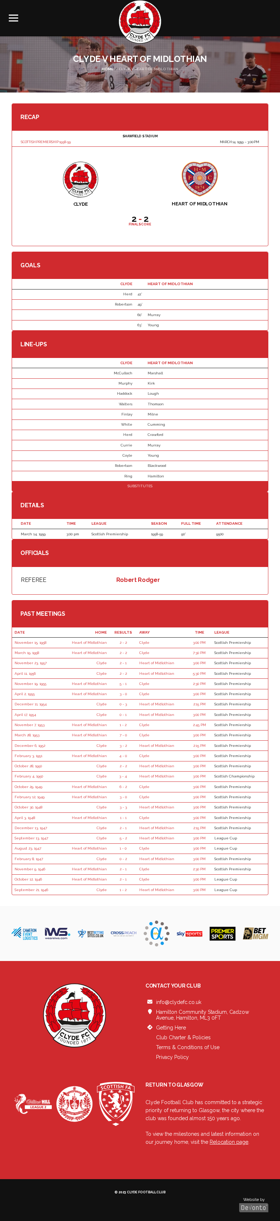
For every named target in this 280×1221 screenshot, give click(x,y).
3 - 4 (123, 776)
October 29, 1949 (28, 787)
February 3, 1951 (28, 756)
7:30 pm (199, 653)
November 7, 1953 (29, 725)
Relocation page (229, 1142)
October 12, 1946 (28, 879)
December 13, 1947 (31, 828)
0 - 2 (123, 859)
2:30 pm (199, 684)
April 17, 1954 (25, 715)
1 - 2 (123, 725)
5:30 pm (199, 673)
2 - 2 (123, 643)
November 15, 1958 (30, 643)
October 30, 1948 (28, 807)
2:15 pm (199, 704)
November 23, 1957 (31, 663)
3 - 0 (123, 694)
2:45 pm (199, 725)
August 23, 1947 (28, 848)
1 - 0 (123, 848)
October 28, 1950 (28, 766)
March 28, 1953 (27, 735)
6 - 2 (123, 787)
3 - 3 (123, 807)
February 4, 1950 (29, 776)
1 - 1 (123, 818)
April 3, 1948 (25, 818)
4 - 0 (123, 756)
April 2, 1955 (25, 694)
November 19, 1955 (30, 684)
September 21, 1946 (31, 890)
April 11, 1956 (25, 673)
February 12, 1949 (29, 797)
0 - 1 (123, 715)
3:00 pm (199, 643)
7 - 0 (123, 735)
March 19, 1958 (27, 653)
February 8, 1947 (29, 859)
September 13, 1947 (31, 838)
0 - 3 (123, 704)
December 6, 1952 (30, 746)
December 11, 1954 (31, 704)
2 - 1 (123, 663)
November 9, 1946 (30, 869)
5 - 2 (123, 838)
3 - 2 (123, 746)
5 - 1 (123, 684)
